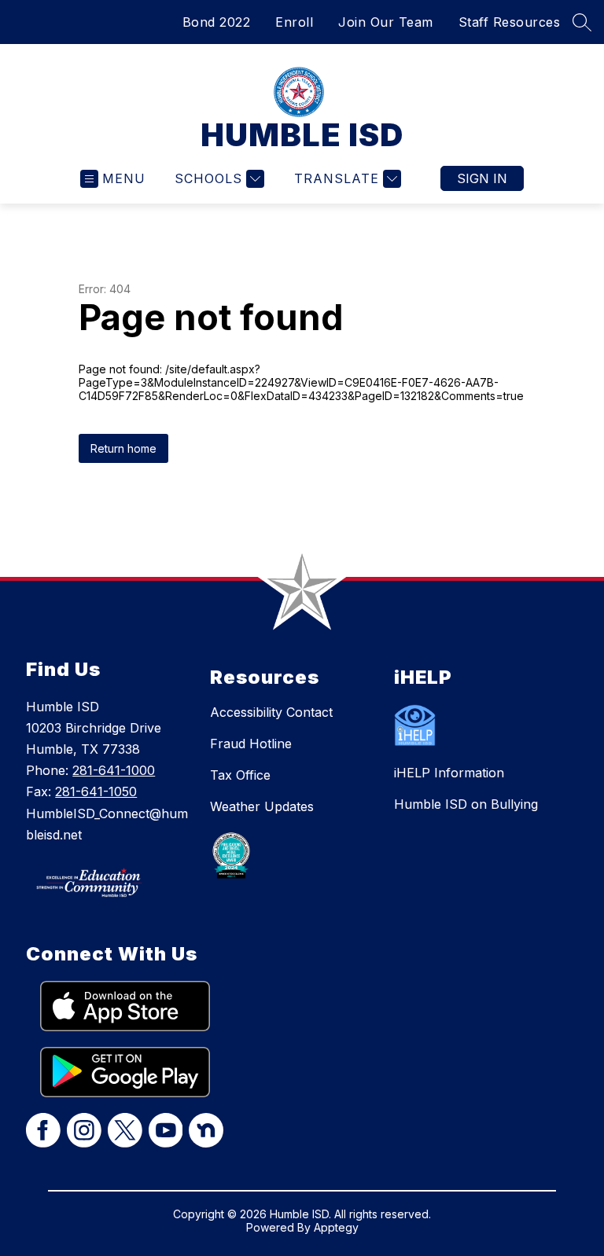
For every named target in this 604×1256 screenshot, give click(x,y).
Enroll (294, 22)
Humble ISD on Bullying (466, 804)
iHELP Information (449, 772)
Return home (123, 448)
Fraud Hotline (251, 743)
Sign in (482, 178)
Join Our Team (385, 22)
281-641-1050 (96, 791)
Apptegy (336, 1227)
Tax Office (240, 775)
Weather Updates (262, 806)
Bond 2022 (216, 22)
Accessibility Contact (271, 712)
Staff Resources (510, 22)
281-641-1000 (113, 770)
